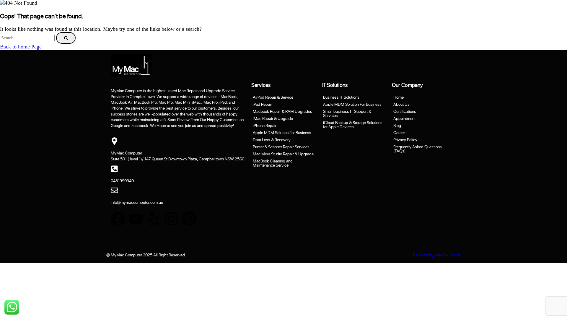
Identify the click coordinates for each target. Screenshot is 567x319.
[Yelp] (153, 218)
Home (398, 97)
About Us (401, 104)
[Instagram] (171, 218)
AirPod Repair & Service (273, 97)
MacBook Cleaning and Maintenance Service (273, 163)
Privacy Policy (405, 139)
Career (399, 132)
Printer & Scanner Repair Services (281, 146)
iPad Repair (262, 104)
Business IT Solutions (341, 97)
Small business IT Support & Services (347, 113)
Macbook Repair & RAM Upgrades (282, 111)
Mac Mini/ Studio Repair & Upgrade (283, 154)
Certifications (404, 111)
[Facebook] (118, 218)
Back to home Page (21, 47)
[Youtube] (135, 218)
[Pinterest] (189, 218)
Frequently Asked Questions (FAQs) (417, 148)
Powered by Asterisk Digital (437, 255)
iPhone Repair (264, 125)
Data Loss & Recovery (272, 139)
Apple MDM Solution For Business (282, 132)
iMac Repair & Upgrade (273, 118)
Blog (397, 125)
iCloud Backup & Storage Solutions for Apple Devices (352, 124)
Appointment (404, 118)
